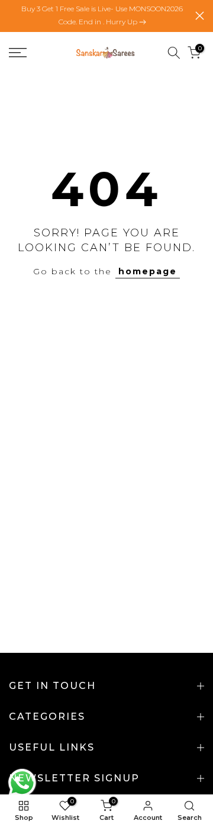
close (199, 15)
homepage (147, 271)
